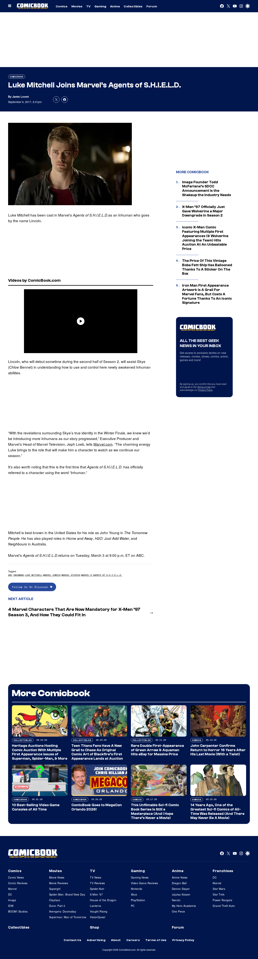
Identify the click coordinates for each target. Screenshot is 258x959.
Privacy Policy (205, 389)
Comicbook (16, 76)
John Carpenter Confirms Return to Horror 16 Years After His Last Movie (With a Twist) (218, 750)
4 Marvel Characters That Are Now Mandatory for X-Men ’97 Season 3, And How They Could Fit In (74, 612)
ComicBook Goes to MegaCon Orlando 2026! (96, 807)
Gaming (100, 6)
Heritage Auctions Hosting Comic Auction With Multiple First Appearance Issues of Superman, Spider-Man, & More (39, 752)
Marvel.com (103, 444)
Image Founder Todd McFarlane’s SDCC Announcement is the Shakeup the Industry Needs (206, 188)
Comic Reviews (17, 883)
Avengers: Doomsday (62, 911)
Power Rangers (222, 900)
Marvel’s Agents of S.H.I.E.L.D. (101, 575)
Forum (151, 6)
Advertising (96, 940)
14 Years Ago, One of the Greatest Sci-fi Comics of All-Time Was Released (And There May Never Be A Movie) (217, 811)
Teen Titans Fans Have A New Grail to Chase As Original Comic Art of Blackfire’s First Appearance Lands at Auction (97, 752)
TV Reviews (97, 883)
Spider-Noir (97, 889)
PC (133, 906)
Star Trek (218, 894)
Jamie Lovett (20, 96)
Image (12, 900)
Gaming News (140, 877)
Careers (133, 940)
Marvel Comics (51, 575)
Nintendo (136, 889)
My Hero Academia (184, 906)
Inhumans (18, 575)
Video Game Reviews (144, 883)
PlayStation (138, 900)
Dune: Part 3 (57, 906)
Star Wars (219, 889)
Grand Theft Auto (224, 906)
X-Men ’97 (96, 894)
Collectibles (133, 6)
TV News (95, 877)
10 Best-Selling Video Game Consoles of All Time (35, 807)
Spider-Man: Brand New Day (67, 894)
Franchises (223, 871)
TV (88, 6)
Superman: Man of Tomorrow (67, 917)
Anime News (180, 877)
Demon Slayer (181, 889)
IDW (10, 906)
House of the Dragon (103, 900)
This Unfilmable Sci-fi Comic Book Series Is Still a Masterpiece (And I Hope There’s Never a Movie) (155, 811)
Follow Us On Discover (31, 587)
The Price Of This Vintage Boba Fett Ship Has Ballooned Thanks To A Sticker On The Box (207, 267)
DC (10, 894)
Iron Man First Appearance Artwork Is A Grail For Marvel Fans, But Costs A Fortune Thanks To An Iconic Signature (207, 294)
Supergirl (55, 889)
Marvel (12, 889)
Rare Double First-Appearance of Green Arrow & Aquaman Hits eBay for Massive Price (157, 750)
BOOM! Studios (18, 911)
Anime (115, 6)
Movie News (56, 877)
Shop (94, 927)
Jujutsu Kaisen (181, 894)
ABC (10, 575)
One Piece (178, 911)
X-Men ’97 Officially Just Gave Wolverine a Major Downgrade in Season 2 (203, 211)
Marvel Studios (71, 575)
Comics (62, 6)
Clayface (54, 900)
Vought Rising (98, 911)
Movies (77, 6)
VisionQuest (97, 917)
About (116, 940)
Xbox (134, 894)
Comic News (16, 877)
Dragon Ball (179, 883)
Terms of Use (204, 386)
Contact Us (72, 940)
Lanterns (95, 906)
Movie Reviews (58, 883)
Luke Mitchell (33, 575)
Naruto (176, 900)
